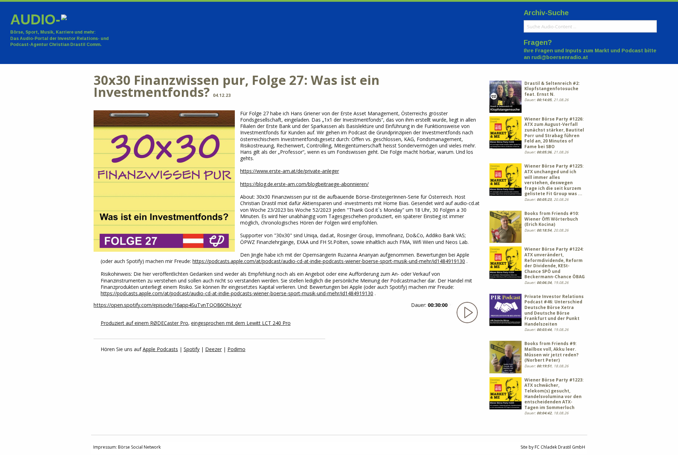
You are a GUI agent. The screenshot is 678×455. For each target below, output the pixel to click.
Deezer (213, 349)
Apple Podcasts (160, 349)
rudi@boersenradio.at (559, 57)
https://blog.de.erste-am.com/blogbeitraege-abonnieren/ (304, 184)
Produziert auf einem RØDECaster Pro (144, 323)
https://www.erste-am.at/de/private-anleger (289, 171)
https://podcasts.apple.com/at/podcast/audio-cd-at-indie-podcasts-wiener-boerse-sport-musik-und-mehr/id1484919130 (328, 261)
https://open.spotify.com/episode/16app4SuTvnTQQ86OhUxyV (168, 305)
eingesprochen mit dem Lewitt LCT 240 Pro (241, 323)
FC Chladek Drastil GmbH (560, 447)
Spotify (192, 349)
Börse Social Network (139, 447)
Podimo (236, 349)
